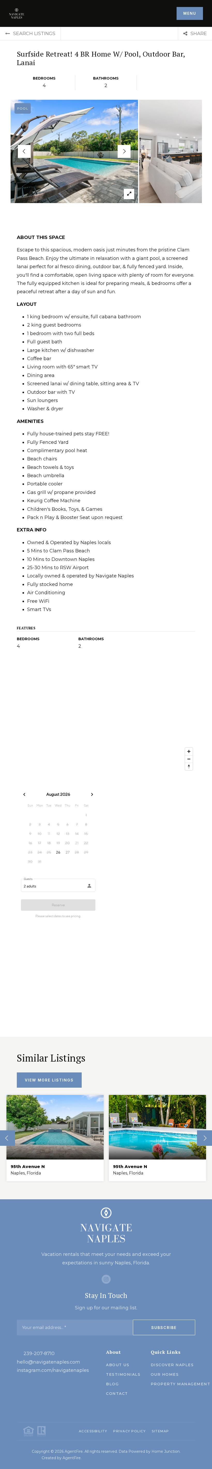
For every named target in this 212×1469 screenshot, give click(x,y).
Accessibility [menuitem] (93, 1431)
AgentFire (72, 1458)
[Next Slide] (124, 151)
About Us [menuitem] (117, 1365)
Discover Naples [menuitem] (172, 1365)
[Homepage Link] (16, 13)
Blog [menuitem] (112, 1384)
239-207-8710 (39, 1353)
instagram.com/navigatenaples (53, 1370)
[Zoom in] (189, 751)
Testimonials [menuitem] (123, 1374)
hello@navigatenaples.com (48, 1362)
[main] (106, 613)
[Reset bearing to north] (189, 766)
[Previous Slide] (24, 151)
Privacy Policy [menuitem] (129, 1431)
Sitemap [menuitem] (160, 1431)
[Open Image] (74, 151)
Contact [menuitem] (117, 1393)
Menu (189, 13)
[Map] (106, 721)
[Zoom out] (189, 759)
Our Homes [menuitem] (165, 1374)
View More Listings (49, 1080)
